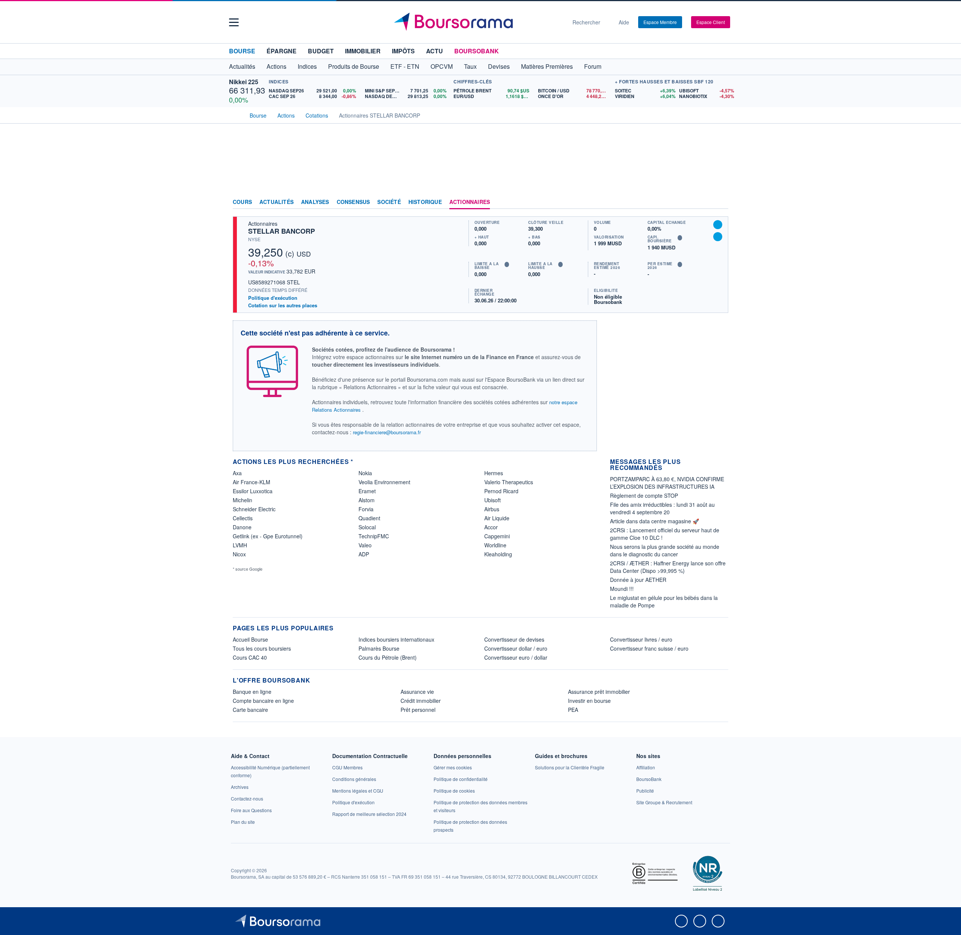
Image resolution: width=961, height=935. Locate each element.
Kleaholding (498, 554)
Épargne (282, 51)
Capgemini (497, 536)
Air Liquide (496, 518)
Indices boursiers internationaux (396, 639)
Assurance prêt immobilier (599, 691)
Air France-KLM (251, 482)
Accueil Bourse (250, 639)
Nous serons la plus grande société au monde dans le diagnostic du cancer (664, 550)
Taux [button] (470, 66)
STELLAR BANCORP (281, 231)
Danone (242, 527)
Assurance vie (417, 691)
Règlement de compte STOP (644, 495)
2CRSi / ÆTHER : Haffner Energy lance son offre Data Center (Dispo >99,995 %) (668, 566)
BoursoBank (476, 51)
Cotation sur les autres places (282, 305)
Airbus (491, 509)
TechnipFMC (373, 536)
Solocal (367, 527)
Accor (491, 527)
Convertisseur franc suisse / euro (649, 648)
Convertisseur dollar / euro (515, 648)
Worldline (495, 545)
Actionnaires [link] (469, 202)
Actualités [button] (242, 66)
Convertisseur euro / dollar (515, 657)
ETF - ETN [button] (404, 66)
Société (389, 202)
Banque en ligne (252, 691)
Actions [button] (276, 66)
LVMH (240, 545)
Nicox (239, 554)
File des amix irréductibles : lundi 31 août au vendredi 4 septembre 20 (662, 508)
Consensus (353, 202)
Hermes (493, 473)
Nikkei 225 (243, 81)
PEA (573, 709)
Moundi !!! (622, 588)
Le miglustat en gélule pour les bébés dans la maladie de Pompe (664, 601)
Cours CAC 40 (250, 657)
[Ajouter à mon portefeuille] (718, 225)
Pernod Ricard (501, 491)
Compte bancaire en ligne (263, 700)
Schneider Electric (254, 509)
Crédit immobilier (421, 700)
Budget (321, 51)
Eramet (367, 491)
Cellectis (243, 518)
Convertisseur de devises (514, 639)
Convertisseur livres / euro (641, 639)
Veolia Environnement (384, 482)
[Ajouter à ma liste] (718, 237)
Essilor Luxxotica (253, 491)
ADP (363, 554)
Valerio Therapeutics (508, 482)
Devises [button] (499, 66)
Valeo (365, 545)
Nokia (365, 473)
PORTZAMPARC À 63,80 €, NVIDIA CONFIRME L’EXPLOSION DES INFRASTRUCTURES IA (667, 482)
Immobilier (363, 51)
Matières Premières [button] (547, 66)
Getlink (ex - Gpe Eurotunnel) (268, 536)
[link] (240, 787)
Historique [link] (425, 202)
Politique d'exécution (272, 297)
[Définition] (507, 264)
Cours (242, 202)
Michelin (242, 500)
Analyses (315, 202)
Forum (592, 66)
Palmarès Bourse (378, 648)
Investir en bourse (589, 700)
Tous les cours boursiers (262, 648)
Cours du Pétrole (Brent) (387, 657)
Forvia (366, 509)
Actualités (276, 202)
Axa (237, 473)
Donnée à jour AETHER (638, 579)
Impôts (403, 51)
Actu (434, 51)
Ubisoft (492, 500)
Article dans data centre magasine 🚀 (654, 521)
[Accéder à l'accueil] (236, 114)
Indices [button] (307, 66)
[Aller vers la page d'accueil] (477, 22)
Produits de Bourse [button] (353, 66)
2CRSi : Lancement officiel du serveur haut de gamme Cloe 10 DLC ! (664, 533)
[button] (234, 22)
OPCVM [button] (442, 66)
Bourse (242, 51)
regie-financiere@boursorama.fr (387, 432)
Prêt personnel (418, 709)
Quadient (369, 518)
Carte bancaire (250, 709)
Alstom (366, 500)
